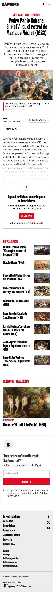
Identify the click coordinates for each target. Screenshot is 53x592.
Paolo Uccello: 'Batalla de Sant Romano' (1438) (15, 315)
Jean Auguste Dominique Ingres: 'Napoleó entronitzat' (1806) (17, 345)
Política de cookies (10, 562)
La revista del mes (11, 516)
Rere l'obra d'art (32, 15)
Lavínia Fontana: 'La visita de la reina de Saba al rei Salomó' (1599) (17, 330)
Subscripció (9, 544)
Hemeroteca (9, 530)
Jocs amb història (11, 535)
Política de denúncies (10, 565)
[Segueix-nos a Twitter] (48, 522)
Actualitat (8, 521)
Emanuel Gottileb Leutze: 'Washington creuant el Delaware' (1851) (15, 250)
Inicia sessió (36, 223)
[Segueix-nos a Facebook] (48, 517)
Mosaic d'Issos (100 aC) (14, 262)
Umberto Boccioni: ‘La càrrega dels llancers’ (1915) (16, 290)
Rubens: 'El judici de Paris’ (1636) (24, 424)
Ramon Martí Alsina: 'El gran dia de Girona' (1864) (16, 277)
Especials (7, 539)
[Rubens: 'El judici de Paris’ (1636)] (26, 402)
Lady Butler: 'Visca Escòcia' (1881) (16, 303)
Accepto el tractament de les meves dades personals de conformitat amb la (27, 493)
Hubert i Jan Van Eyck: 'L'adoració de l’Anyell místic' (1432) (16, 361)
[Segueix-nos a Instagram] (48, 528)
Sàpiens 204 (18, 15)
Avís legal (6, 554)
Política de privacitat (11, 558)
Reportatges (9, 525)
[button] (38, 120)
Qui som (6, 550)
